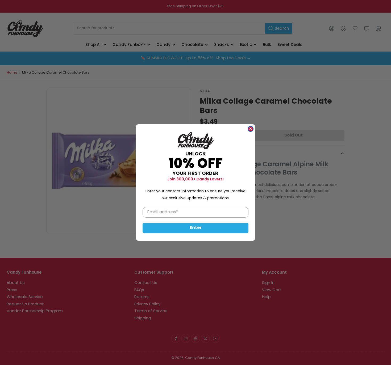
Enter (196, 228)
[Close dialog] (250, 128)
